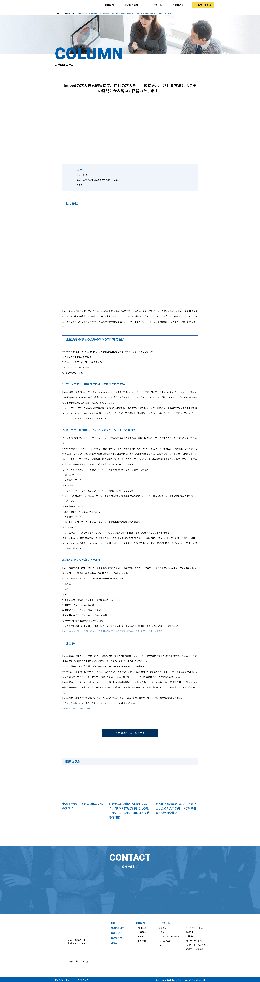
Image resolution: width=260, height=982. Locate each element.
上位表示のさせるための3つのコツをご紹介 (99, 179)
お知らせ (115, 933)
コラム (114, 943)
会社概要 (142, 927)
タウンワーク (164, 927)
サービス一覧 (163, 923)
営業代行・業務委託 (195, 949)
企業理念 (142, 932)
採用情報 (142, 940)
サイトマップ (82, 980)
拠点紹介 (142, 936)
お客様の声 (178, 4)
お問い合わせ (204, 5)
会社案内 (140, 923)
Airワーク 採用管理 (194, 927)
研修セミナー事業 (194, 940)
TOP (113, 923)
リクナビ (163, 932)
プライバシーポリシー (64, 980)
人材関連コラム (69, 13)
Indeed (162, 945)
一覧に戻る (130, 733)
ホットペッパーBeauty (169, 936)
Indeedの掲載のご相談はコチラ (77, 708)
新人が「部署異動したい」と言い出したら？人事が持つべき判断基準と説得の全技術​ (176, 808)
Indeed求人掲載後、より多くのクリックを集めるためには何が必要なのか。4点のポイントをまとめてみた (112, 631)
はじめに (82, 174)
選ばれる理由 (131, 4)
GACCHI (189, 931)
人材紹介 (190, 936)
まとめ (81, 184)
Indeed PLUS (164, 940)
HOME (57, 13)
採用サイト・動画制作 (196, 945)
